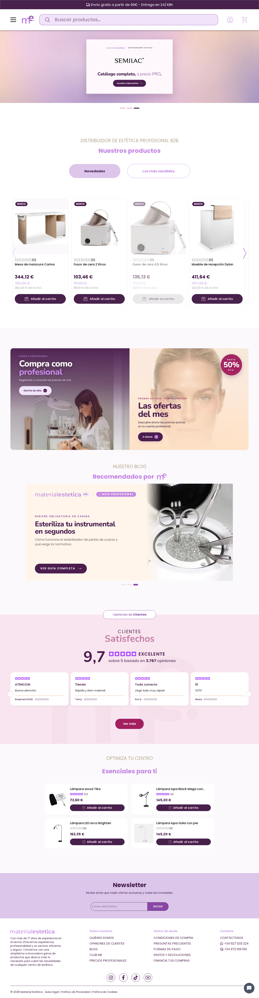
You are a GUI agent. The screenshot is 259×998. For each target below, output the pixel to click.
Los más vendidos (159, 171)
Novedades (94, 171)
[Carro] (245, 20)
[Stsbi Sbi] (111, 977)
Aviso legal (52, 992)
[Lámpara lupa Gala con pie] (144, 833)
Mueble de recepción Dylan (212, 264)
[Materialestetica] (28, 19)
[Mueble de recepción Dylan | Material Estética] (217, 226)
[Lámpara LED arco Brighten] (57, 833)
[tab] (94, 171)
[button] (122, 108)
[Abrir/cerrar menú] (13, 19)
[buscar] (46, 19)
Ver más (129, 724)
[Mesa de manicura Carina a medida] (40, 226)
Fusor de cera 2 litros (90, 264)
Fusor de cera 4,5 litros (150, 264)
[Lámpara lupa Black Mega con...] (144, 799)
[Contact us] (249, 988)
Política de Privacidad (75, 992)
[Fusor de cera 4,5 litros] (158, 226)
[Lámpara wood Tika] (57, 799)
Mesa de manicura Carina (35, 264)
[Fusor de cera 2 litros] (99, 226)
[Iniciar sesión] (230, 20)
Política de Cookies (104, 992)
